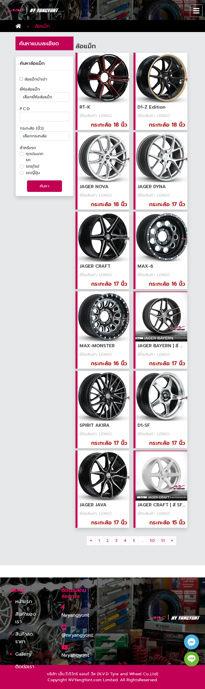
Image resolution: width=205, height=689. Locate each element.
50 (152, 541)
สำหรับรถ (28, 148)
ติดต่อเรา (24, 666)
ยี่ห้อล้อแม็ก (30, 89)
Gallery (23, 654)
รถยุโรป (32, 166)
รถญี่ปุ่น (33, 173)
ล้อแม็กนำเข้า (35, 79)
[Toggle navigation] (196, 11)
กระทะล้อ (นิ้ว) (32, 128)
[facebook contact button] (191, 641)
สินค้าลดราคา (24, 637)
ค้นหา (44, 186)
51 (163, 541)
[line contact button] (191, 658)
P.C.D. (25, 109)
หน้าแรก (23, 601)
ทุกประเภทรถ (34, 157)
